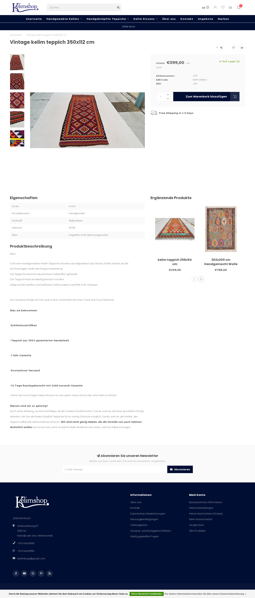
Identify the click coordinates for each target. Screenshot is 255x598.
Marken (223, 18)
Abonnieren (181, 469)
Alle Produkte (197, 530)
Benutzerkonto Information (205, 502)
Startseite (34, 18)
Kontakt (187, 18)
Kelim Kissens (144, 18)
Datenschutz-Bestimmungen (147, 513)
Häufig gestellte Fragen (144, 536)
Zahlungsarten (139, 524)
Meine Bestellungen (201, 507)
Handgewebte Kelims (62, 18)
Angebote (205, 18)
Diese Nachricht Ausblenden (146, 594)
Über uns (169, 18)
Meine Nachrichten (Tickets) (206, 513)
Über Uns (135, 502)
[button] (194, 279)
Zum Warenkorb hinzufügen (206, 96)
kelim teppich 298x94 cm (175, 262)
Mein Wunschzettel (200, 519)
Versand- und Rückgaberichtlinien (150, 530)
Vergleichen (196, 524)
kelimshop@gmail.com (31, 558)
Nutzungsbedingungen (144, 519)
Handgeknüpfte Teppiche (106, 18)
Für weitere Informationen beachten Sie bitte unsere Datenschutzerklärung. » (205, 594)
